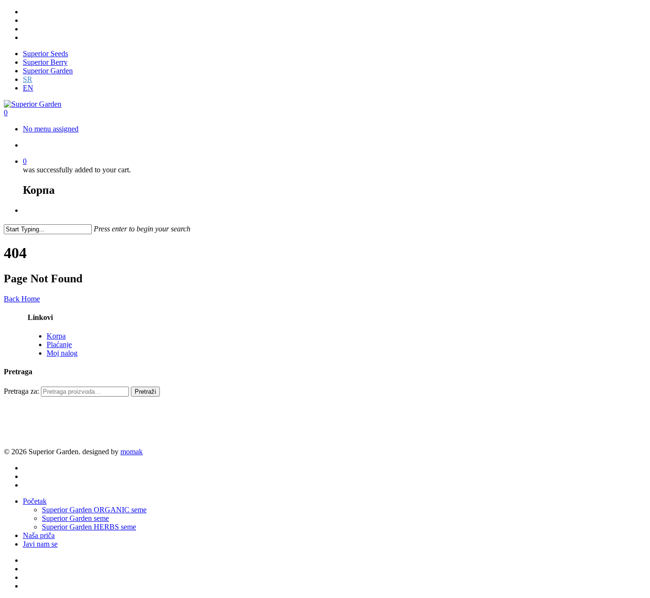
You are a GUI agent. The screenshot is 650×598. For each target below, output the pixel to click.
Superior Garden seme (75, 518)
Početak (35, 501)
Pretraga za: (21, 391)
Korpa (56, 336)
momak (131, 452)
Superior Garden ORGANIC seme (94, 510)
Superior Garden (48, 71)
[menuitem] (27, 79)
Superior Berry (45, 62)
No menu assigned (51, 129)
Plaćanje (59, 344)
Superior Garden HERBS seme (89, 527)
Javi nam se (40, 544)
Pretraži (145, 391)
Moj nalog (62, 353)
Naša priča (39, 535)
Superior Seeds (45, 54)
